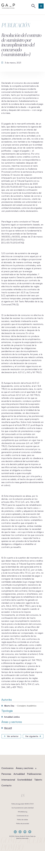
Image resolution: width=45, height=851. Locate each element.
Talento (38, 779)
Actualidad (19, 773)
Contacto (6, 785)
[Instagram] (20, 831)
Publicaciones (34, 773)
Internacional (8, 779)
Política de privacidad (22, 823)
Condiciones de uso (22, 816)
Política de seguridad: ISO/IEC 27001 (22, 804)
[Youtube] (29, 831)
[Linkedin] (15, 831)
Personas (6, 773)
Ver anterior (13, 736)
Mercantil (8, 728)
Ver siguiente (31, 736)
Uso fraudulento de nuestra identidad (23, 808)
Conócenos (7, 768)
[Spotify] (24, 831)
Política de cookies (22, 819)
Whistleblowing (22, 812)
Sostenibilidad (24, 779)
